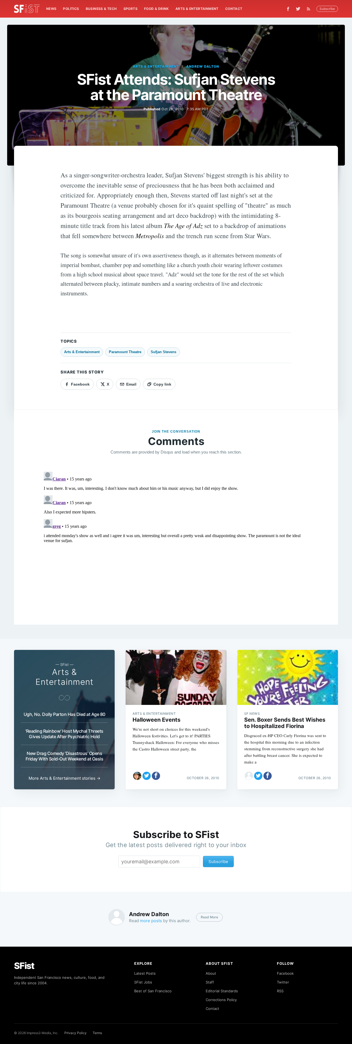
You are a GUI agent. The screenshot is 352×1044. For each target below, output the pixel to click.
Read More (209, 917)
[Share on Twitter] (146, 776)
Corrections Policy (221, 1000)
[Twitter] (298, 9)
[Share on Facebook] (156, 776)
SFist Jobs (143, 982)
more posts (151, 920)
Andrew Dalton (202, 66)
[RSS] (310, 9)
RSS (280, 991)
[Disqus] (176, 538)
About (211, 973)
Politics (71, 9)
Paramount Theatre (125, 352)
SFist (24, 965)
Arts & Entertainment (197, 9)
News (51, 9)
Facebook (285, 973)
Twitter (283, 982)
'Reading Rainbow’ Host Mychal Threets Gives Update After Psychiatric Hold (64, 733)
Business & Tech (101, 9)
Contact (234, 9)
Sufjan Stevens (163, 352)
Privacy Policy (75, 1033)
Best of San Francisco (153, 991)
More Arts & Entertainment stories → (64, 778)
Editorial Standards (222, 991)
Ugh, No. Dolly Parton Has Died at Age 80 (64, 714)
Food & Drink (156, 9)
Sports (130, 9)
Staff (210, 982)
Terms (97, 1033)
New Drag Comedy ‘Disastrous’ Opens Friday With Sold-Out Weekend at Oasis (64, 756)
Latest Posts (145, 973)
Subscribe (327, 9)
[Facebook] (288, 9)
